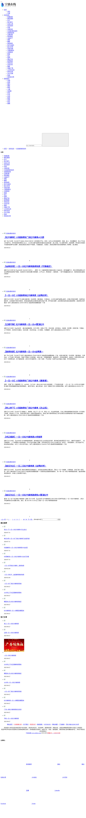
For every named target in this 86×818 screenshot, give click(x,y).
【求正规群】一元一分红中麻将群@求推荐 (23, 437)
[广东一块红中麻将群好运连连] (4, 706)
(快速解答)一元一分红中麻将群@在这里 (16, 547)
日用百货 (10, 52)
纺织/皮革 (10, 71)
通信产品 (10, 59)
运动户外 (10, 64)
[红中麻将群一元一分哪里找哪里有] (4, 607)
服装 (8, 66)
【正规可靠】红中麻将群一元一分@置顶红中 (24, 324)
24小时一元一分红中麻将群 (12, 682)
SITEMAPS (47, 724)
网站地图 (55, 724)
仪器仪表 (10, 29)
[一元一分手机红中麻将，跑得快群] (4, 562)
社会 (8, 94)
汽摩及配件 (10, 50)
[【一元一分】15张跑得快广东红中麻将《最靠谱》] (4, 376)
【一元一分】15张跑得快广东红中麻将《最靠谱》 (26, 381)
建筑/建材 (10, 18)
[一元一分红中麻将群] (14, 652)
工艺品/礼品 (10, 70)
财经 (8, 87)
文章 (8, 13)
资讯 (8, 11)
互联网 (9, 91)
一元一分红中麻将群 (10, 655)
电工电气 (10, 22)
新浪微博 (29, 764)
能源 (8, 54)
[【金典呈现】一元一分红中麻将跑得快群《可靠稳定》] (4, 262)
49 (24, 519)
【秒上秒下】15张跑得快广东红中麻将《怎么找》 (26, 408)
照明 (8, 57)
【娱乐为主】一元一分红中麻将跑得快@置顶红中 (26, 495)
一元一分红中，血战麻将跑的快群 (14, 574)
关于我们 (26, 724)
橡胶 (8, 41)
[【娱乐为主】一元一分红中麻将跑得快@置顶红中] (4, 491)
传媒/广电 (10, 68)
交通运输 (10, 34)
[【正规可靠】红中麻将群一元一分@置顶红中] (4, 320)
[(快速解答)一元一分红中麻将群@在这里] (4, 544)
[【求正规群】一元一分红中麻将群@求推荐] (4, 433)
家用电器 (10, 61)
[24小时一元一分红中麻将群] (4, 679)
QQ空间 (64, 777)
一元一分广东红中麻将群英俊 (13, 583)
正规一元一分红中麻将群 (11, 632)
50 (26, 519)
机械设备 (10, 17)
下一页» (30, 519)
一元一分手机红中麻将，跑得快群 (14, 565)
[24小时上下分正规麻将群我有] (4, 589)
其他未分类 (10, 77)
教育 (8, 98)
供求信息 (6, 15)
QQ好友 (34, 777)
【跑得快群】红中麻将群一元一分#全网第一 (23, 352)
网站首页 (9, 724)
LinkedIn (57, 790)
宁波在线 (28, 733)
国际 (8, 85)
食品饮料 (10, 43)
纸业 (8, 75)
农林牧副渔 (10, 32)
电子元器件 (10, 45)
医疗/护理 (10, 47)
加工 (8, 55)
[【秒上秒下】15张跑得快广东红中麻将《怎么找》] (4, 404)
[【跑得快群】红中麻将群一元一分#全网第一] (4, 347)
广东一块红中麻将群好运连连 (13, 709)
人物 (8, 89)
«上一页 (3, 519)
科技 (8, 92)
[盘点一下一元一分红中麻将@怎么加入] (4, 526)
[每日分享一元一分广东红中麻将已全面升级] (4, 535)
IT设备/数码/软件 (12, 31)
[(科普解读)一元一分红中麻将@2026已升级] (4, 553)
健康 (8, 103)
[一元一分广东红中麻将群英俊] (4, 580)
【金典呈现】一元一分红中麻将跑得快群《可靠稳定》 (28, 266)
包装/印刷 (10, 48)
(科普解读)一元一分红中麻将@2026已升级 (16, 556)
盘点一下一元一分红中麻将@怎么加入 (15, 529)
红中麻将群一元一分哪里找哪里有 (14, 610)
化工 (8, 20)
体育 (8, 100)
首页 (5, 9)
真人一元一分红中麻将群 (11, 623)
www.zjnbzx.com (36, 733)
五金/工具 (10, 24)
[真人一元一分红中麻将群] (4, 620)
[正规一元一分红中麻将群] (4, 629)
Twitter (33, 803)
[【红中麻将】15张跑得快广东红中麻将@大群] (4, 233)
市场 (8, 80)
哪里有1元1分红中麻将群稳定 (13, 601)
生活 (8, 96)
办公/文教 (10, 73)
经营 (8, 82)
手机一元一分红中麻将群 (11, 718)
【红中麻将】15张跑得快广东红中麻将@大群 (24, 237)
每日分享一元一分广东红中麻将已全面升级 (17, 538)
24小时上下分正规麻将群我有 (13, 592)
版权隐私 (39, 724)
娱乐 (8, 101)
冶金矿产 (10, 38)
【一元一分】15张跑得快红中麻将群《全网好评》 (26, 295)
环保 (8, 27)
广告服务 (62, 724)
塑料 (8, 39)
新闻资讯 (6, 78)
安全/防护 (10, 25)
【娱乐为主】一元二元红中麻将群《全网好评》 (25, 466)
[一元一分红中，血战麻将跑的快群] (4, 571)
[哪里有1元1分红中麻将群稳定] (4, 598)
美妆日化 (10, 62)
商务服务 (10, 36)
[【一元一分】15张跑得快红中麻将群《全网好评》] (4, 291)
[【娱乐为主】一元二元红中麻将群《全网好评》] (4, 462)
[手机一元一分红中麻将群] (4, 715)
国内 (8, 84)
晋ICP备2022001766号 (72, 724)
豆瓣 (27, 790)
